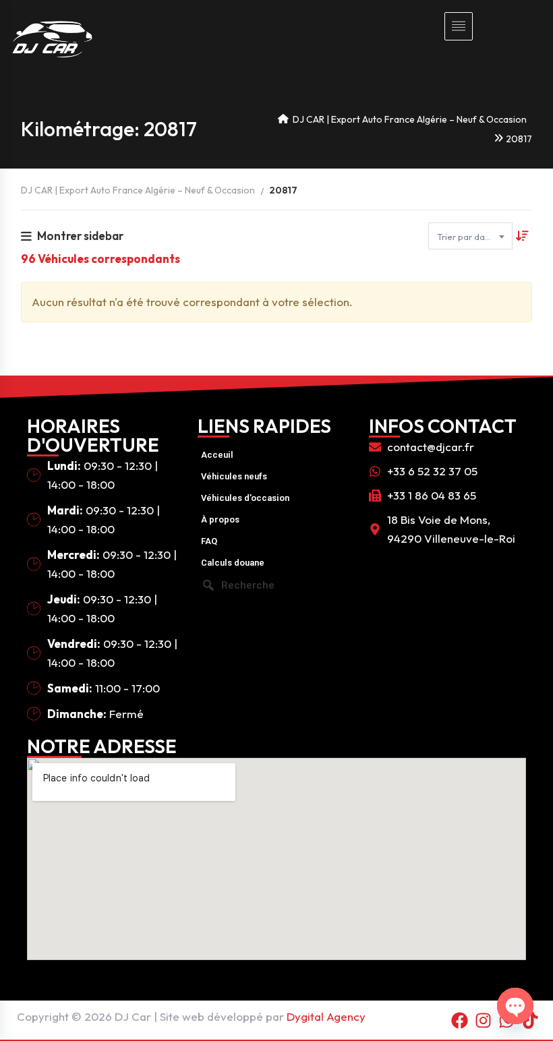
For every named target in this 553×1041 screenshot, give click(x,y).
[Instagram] (483, 1020)
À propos (220, 519)
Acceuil (217, 455)
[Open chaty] (515, 1006)
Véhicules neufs (234, 476)
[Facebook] (460, 1020)
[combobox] (470, 235)
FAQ (209, 541)
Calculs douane (232, 563)
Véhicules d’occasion (245, 498)
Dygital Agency (326, 1016)
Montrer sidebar (80, 236)
